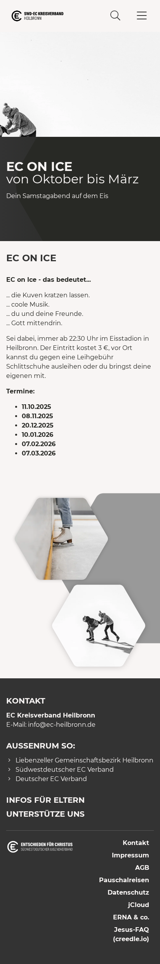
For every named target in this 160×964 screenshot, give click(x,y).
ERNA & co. (131, 917)
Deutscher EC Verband (51, 779)
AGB (142, 867)
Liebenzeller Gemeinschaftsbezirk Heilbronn (84, 760)
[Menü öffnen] (142, 16)
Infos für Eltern (45, 800)
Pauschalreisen (124, 880)
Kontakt (136, 843)
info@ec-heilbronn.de (62, 724)
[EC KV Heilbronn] (43, 16)
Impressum (130, 855)
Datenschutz (128, 892)
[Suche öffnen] (115, 16)
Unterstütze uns (45, 814)
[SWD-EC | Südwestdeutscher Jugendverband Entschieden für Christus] (40, 846)
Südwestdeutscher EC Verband (65, 769)
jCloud (138, 905)
